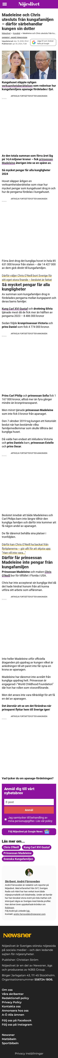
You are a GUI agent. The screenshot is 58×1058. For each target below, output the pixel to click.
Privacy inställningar (29, 1053)
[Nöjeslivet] (29, 4)
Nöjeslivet (6, 33)
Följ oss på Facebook (16, 1020)
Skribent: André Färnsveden (14, 38)
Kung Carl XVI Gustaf (15, 308)
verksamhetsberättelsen (17, 85)
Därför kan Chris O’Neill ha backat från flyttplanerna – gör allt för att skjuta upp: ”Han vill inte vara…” (26, 548)
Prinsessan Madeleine (18, 853)
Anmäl (29, 810)
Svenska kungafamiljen (18, 859)
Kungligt (16, 33)
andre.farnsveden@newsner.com (29, 914)
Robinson (9, 907)
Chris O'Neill (11, 847)
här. (28, 911)
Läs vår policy (44, 821)
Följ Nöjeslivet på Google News (25, 831)
